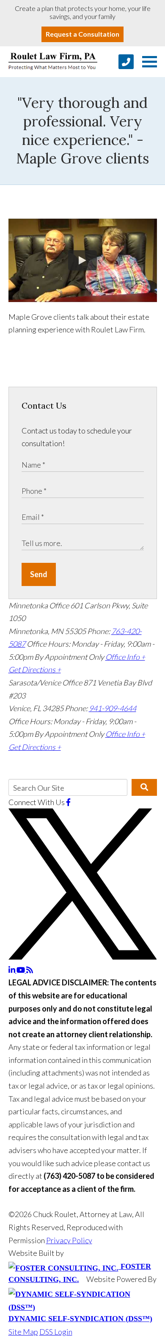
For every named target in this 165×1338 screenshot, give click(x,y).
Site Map (23, 1331)
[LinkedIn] (12, 969)
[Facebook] (68, 802)
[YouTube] (21, 969)
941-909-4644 (112, 708)
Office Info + (125, 656)
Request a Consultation (82, 34)
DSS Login (55, 1331)
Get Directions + (34, 669)
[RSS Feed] (29, 969)
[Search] (144, 787)
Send (38, 574)
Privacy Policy (69, 1240)
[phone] (126, 61)
